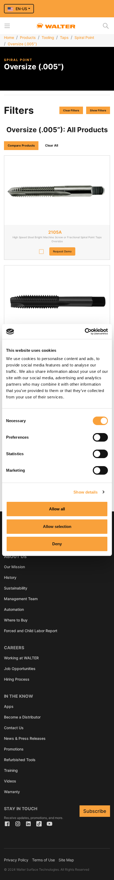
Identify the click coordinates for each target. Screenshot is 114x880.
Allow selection (57, 526)
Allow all (57, 509)
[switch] (100, 437)
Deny (57, 544)
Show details (85, 492)
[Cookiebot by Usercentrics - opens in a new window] (85, 331)
